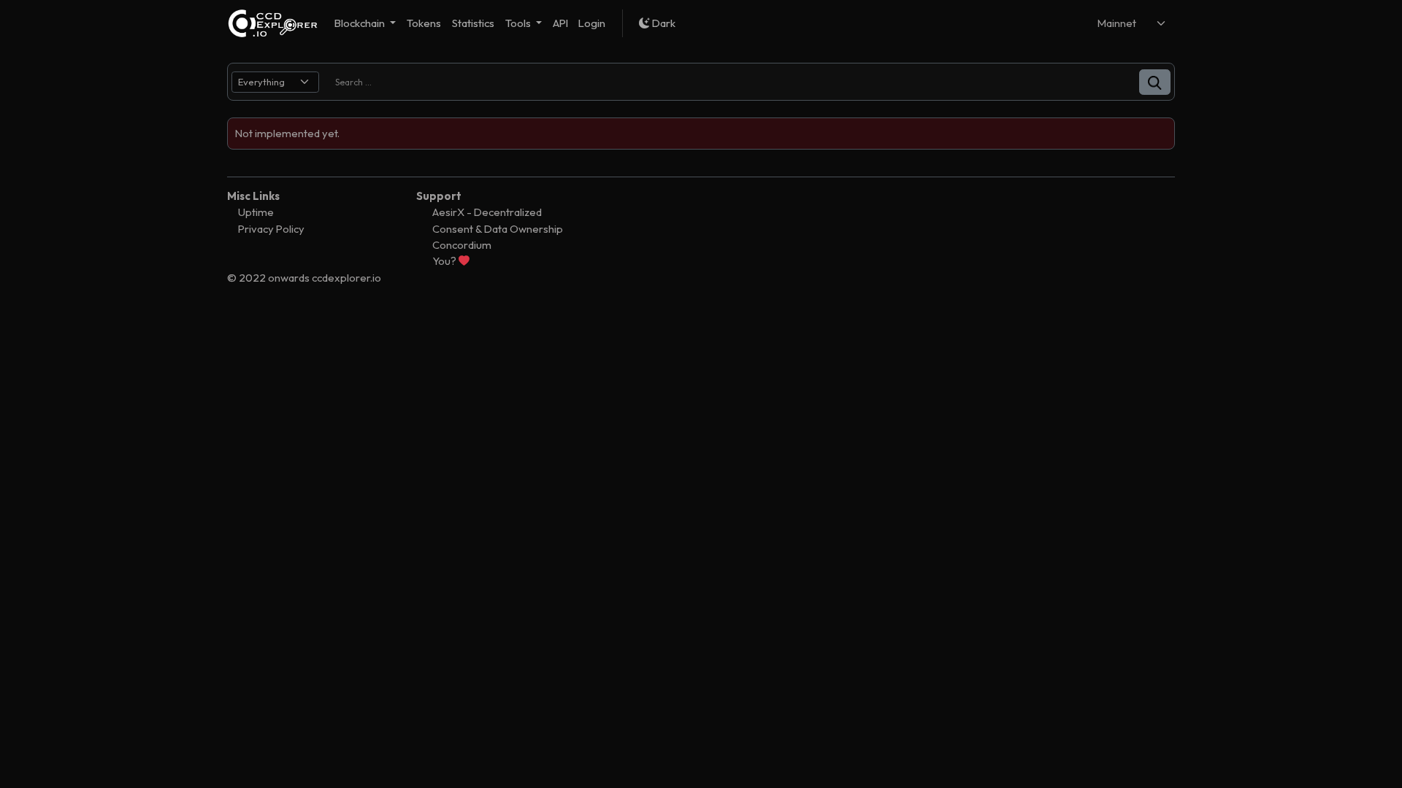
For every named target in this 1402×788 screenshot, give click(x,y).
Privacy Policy (271, 229)
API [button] (560, 23)
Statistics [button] (473, 23)
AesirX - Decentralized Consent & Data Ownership (497, 220)
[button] (1155, 82)
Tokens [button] (424, 23)
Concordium (461, 245)
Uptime (256, 212)
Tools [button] (519, 23)
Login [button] (591, 23)
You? (445, 261)
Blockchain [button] (360, 23)
